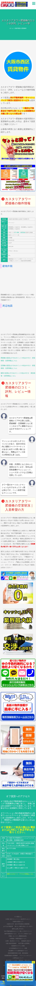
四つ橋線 (16, 232)
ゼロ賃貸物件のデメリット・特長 (18, 948)
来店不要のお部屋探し (24, 943)
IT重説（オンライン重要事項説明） (18, 936)
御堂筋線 (22, 232)
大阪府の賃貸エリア (18, 921)
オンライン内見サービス (25, 933)
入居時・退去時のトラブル (12, 941)
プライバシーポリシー (26, 955)
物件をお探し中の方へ (18, 929)
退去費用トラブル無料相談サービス (18, 950)
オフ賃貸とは (18, 916)
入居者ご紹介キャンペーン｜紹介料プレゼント (18, 919)
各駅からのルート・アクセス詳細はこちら (20, 874)
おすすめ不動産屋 (8, 926)
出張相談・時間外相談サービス (18, 938)
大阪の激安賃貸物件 (11, 943)
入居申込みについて (18, 958)
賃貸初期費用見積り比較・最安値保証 (18, 953)
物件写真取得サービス (10, 933)
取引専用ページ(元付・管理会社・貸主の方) (18, 960)
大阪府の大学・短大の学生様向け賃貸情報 (18, 924)
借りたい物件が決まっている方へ (24, 926)
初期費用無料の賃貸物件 (11, 955)
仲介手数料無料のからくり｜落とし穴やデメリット (18, 931)
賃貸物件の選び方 (26, 941)
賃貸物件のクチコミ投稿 (18, 946)
